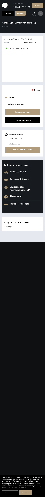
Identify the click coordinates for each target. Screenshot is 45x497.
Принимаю (26, 493)
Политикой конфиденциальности (26, 482)
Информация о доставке (16, 104)
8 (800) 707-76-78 (21, 7)
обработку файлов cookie (14, 480)
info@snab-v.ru (14, 144)
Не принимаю (10, 493)
